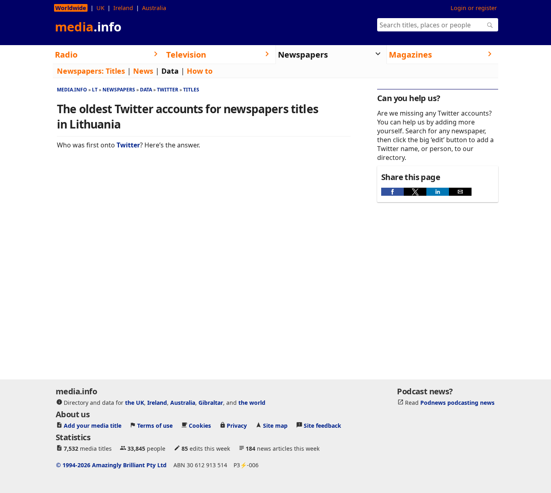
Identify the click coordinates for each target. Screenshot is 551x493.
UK (100, 8)
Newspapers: (80, 71)
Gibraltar (210, 402)
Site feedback (322, 425)
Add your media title (92, 425)
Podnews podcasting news (457, 402)
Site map (275, 425)
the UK (134, 402)
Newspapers (118, 89)
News (143, 71)
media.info (72, 89)
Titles (115, 71)
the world (251, 402)
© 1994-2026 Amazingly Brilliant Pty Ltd (111, 465)
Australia (154, 8)
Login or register (474, 8)
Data (170, 71)
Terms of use (155, 425)
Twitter (167, 89)
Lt (95, 89)
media (88, 26)
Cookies (200, 425)
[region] (204, 212)
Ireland (123, 8)
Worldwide (70, 8)
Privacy (237, 425)
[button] (392, 192)
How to (200, 71)
